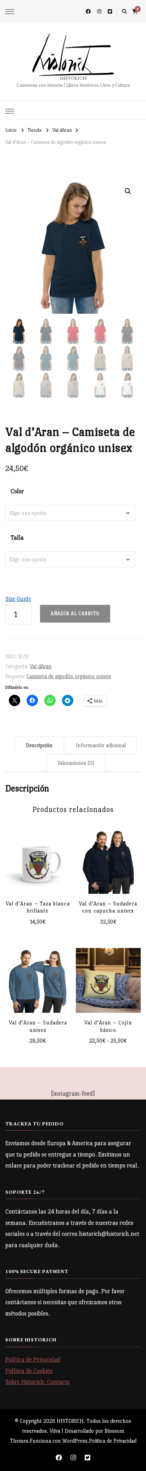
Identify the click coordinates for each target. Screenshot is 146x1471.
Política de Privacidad (32, 1359)
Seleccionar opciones (108, 860)
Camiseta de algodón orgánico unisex (69, 676)
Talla (17, 537)
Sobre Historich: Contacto (37, 1382)
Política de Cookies (28, 1371)
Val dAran (41, 666)
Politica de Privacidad (112, 1441)
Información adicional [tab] (101, 745)
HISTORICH (73, 78)
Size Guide (18, 599)
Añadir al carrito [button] (38, 860)
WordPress (75, 1441)
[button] (128, 191)
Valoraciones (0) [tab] (75, 763)
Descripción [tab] (39, 745)
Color (17, 491)
